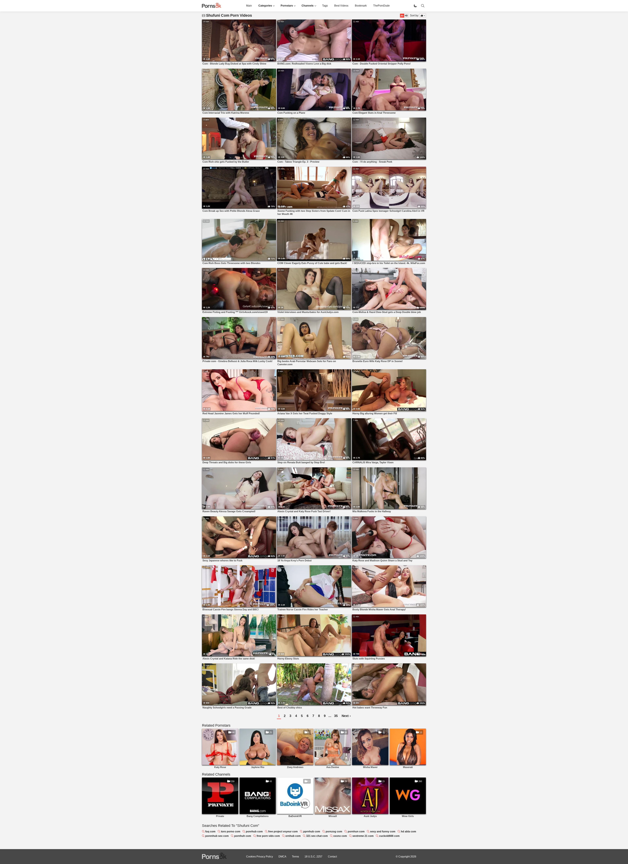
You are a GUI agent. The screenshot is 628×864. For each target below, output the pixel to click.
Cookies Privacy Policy (259, 856)
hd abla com (408, 831)
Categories (265, 5)
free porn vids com (268, 836)
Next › (346, 716)
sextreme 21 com (363, 836)
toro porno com (230, 831)
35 (336, 716)
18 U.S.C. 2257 (313, 856)
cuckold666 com (389, 836)
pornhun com (356, 831)
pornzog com (334, 831)
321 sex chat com (317, 836)
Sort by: (414, 15)
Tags (325, 5)
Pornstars (287, 5)
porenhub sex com (217, 836)
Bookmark (361, 5)
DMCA (282, 856)
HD (406, 15)
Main (249, 5)
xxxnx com (340, 836)
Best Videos (341, 5)
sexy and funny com (382, 831)
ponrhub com (254, 831)
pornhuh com (242, 836)
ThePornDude (381, 5)
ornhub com (293, 836)
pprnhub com (311, 831)
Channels (308, 5)
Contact (332, 856)
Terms (295, 856)
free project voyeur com (283, 831)
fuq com (210, 831)
